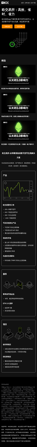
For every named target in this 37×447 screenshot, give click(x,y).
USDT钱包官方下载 (19, 398)
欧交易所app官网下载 (9, 417)
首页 (22, 3)
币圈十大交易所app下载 (10, 393)
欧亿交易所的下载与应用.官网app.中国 (24, 387)
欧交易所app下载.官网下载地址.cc (5, 2)
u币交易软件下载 (16, 389)
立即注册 (27, 3)
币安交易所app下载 (21, 395)
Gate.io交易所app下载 (23, 400)
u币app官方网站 (29, 391)
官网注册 (7, 26)
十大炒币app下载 (6, 404)
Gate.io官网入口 (10, 400)
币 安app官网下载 (26, 410)
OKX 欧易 (20, 417)
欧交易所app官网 (28, 389)
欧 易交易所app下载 (29, 416)
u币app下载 (6, 389)
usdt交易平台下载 (6, 419)
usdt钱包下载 (28, 417)
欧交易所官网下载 (18, 391)
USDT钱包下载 (18, 402)
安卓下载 (33, 3)
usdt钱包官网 (17, 404)
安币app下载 (8, 402)
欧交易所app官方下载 (24, 393)
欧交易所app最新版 (29, 406)
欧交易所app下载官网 (13, 396)
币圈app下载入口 (6, 387)
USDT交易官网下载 (26, 396)
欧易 (13, 395)
